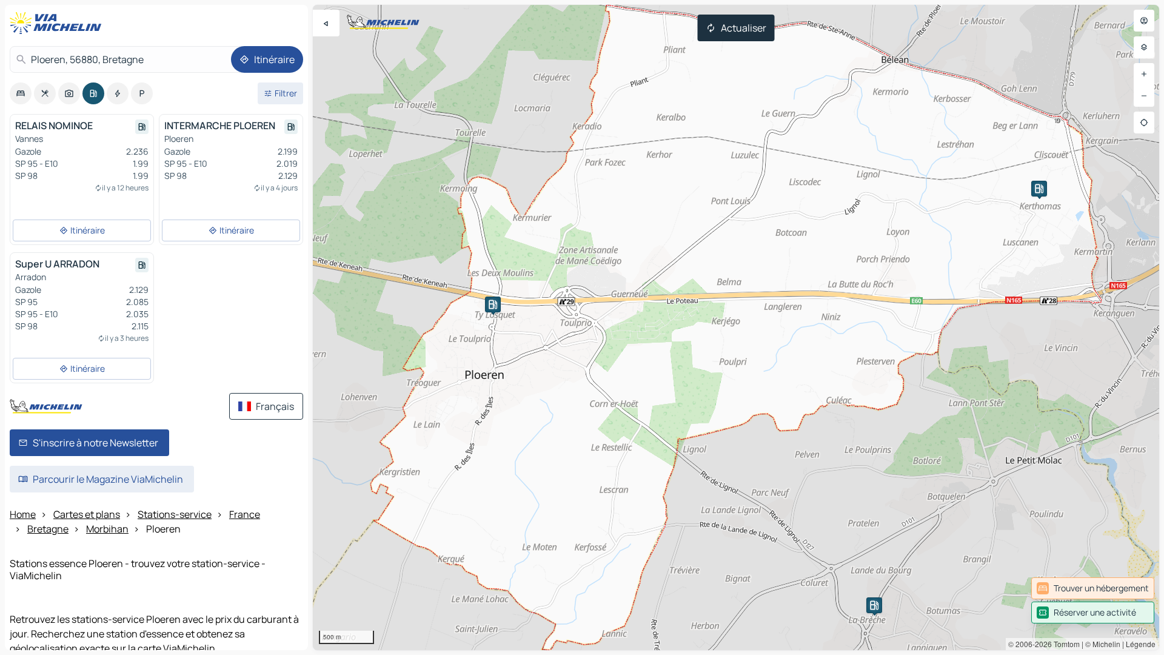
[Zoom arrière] (1144, 96)
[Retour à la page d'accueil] (58, 23)
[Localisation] (1144, 122)
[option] (21, 93)
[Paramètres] (1144, 47)
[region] (736, 327)
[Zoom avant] (1144, 74)
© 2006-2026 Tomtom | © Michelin (1064, 644)
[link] (1092, 588)
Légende (1141, 644)
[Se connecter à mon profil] (1144, 21)
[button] (1039, 188)
